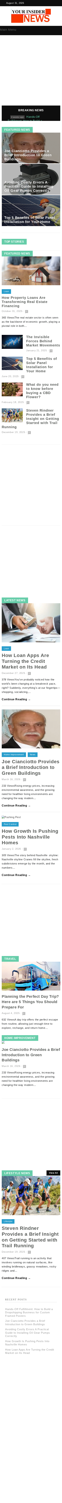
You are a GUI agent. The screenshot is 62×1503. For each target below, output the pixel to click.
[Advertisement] (31, 73)
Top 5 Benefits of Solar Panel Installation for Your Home (29, 220)
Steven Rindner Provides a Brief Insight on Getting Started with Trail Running (30, 419)
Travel (10, 958)
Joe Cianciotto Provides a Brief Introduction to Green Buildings (27, 155)
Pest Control (10, 824)
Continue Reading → (16, 699)
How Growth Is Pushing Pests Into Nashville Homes (30, 836)
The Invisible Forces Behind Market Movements (43, 341)
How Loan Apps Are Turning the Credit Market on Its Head (25, 661)
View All (53, 1173)
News (32, 754)
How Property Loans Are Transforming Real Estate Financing (25, 302)
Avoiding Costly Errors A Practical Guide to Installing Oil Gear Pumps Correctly (28, 186)
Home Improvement (14, 754)
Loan (6, 291)
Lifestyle (8, 1221)
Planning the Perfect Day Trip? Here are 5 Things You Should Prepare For (30, 1001)
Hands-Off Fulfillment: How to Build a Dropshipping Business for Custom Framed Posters (29, 1312)
